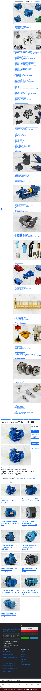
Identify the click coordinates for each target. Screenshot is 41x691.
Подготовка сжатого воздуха (20, 55)
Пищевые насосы (18, 207)
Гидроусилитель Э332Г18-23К (20, 147)
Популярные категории (11, 638)
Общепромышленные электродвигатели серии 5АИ (10, 523)
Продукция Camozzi (19, 87)
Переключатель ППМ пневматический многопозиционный (26, 59)
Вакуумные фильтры (19, 411)
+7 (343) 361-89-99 (29, 1)
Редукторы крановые (19, 293)
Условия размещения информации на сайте (10, 631)
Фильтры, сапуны (18, 261)
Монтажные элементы (19, 407)
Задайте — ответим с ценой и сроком (27, 478)
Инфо (22, 661)
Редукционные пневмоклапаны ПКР (22, 94)
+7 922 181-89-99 (35, 445)
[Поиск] (8, 208)
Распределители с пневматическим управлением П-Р (25, 100)
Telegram (34, 638)
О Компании (23, 656)
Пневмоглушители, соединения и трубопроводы (24, 81)
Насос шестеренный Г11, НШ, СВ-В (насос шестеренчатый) (26, 127)
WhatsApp (26, 638)
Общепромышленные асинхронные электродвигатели (26, 24)
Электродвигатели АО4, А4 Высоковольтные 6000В (30, 569)
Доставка (23, 654)
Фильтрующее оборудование (9, 663)
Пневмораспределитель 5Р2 (20, 91)
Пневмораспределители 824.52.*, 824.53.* (23, 64)
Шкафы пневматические (20, 82)
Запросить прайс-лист (30, 634)
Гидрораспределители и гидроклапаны (10, 657)
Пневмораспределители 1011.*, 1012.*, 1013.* (24, 67)
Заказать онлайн (35, 431)
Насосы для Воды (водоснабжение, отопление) (24, 205)
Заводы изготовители (19, 28)
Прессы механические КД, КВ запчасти (22, 348)
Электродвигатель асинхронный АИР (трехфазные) (7, 500)
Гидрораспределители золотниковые (22, 174)
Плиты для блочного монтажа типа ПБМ (23, 99)
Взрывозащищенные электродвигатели (23, 27)
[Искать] (12, 687)
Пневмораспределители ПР (20, 98)
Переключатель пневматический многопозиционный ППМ (26, 71)
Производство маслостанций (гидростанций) (24, 148)
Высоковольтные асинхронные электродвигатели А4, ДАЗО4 (29, 523)
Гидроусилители (18, 151)
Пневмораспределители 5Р (20, 95)
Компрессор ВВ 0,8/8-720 (20, 76)
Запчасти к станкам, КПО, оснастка (10, 668)
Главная (22, 651)
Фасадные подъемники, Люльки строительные (24, 316)
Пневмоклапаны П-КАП (19, 74)
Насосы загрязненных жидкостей (21, 211)
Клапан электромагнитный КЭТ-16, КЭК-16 (23, 73)
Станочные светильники (20, 356)
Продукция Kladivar (19, 138)
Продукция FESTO (18, 85)
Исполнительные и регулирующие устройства (24, 412)
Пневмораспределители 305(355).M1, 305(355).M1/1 (25, 62)
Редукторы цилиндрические (20, 287)
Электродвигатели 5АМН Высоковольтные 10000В (10, 591)
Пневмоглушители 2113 (19, 70)
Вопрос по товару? (35, 434)
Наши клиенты (24, 659)
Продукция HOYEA (18, 139)
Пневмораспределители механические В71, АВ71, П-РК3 (26, 53)
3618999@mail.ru (19, 1)
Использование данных (25, 664)
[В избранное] (15, 425)
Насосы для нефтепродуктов (20, 204)
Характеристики (4, 467)
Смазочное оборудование (20, 239)
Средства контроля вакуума (20, 408)
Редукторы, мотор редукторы (9, 665)
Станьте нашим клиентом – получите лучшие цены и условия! (13, 622)
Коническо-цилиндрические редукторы (23, 288)
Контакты (23, 662)
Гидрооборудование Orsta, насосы (22, 144)
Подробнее (37, 681)
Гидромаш (5, 208)
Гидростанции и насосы (19, 150)
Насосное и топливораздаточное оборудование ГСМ (9, 661)
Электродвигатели (6, 651)
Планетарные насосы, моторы (21, 132)
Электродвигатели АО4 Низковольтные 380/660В (9, 547)
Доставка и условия (27, 467)
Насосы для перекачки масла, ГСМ (21, 234)
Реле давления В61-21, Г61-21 (20, 89)
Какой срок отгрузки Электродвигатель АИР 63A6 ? (11, 473)
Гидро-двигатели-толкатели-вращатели (22, 146)
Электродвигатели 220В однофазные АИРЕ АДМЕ (30, 500)
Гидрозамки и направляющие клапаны (22, 178)
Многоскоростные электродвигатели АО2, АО (30, 592)
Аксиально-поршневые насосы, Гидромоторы (24, 129)
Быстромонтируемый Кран (20, 317)
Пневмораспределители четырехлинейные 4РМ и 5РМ (26, 93)
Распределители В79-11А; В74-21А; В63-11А (23, 75)
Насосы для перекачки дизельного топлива (23, 235)
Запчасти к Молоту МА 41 (20, 352)
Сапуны (16, 264)
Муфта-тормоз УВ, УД (19, 382)
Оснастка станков (18, 346)
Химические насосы (19, 209)
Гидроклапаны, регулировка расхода (22, 177)
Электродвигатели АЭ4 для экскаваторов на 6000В (9, 614)
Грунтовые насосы (18, 210)
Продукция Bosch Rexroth (20, 140)
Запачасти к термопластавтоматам (22, 350)
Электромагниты (18, 180)
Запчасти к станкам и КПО (20, 347)
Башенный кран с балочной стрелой (22, 320)
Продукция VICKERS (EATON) (20, 141)
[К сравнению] (15, 427)
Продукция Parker (18, 136)
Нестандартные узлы (19, 83)
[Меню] (1, 209)
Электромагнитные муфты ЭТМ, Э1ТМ (22, 381)
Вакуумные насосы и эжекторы (21, 409)
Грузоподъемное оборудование (9, 666)
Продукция (23, 653)
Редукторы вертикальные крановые (22, 292)
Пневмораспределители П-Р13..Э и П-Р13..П (23, 69)
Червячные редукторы (19, 289)
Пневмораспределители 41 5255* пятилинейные (24, 63)
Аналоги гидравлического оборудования (23, 145)
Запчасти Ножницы (19, 353)
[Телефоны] (8, 207)
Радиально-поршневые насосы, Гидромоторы (24, 130)
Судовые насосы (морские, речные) (22, 206)
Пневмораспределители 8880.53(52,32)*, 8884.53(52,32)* (26, 65)
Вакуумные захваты (19, 405)
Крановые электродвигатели (20, 26)
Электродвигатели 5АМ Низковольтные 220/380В (30, 547)
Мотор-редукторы (18, 290)
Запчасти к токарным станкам (21, 349)
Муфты (4, 669)
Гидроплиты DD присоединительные (22, 181)
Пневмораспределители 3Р (20, 97)
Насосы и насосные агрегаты (8, 659)
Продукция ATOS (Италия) (20, 142)
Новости (22, 657)
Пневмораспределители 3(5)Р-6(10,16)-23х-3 (23, 61)
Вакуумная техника (7, 671)
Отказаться (35, 689)
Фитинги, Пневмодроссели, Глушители (22, 56)
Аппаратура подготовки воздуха (21, 80)
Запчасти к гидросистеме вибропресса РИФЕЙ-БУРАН (25, 354)
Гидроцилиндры (18, 133)
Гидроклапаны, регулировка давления (22, 176)
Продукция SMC (18, 86)
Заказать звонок (37, 1)
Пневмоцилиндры (18, 57)
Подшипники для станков (20, 358)
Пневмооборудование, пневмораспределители (8, 654)
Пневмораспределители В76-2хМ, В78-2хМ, (23, 68)
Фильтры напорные (19, 263)
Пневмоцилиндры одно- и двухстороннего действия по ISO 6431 (27, 77)
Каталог (5, 649)
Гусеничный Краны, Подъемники (21, 322)
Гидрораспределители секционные (22, 175)
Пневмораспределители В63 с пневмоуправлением (25, 58)
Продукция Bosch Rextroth (20, 92)
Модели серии (12, 467)
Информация (25, 649)
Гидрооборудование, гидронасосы (10, 655)
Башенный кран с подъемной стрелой (22, 319)
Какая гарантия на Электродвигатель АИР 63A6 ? (10, 474)
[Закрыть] (0, 686)
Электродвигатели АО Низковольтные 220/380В (9, 569)
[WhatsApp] (8, 210)
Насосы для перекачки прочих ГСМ (22, 237)
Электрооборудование (19, 29)
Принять (29, 689)
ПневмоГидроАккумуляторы (20, 135)
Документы (19, 467)
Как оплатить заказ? (5, 475)
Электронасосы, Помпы (19, 134)
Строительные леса (19, 318)
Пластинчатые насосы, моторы (21, 128)
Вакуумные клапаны (19, 406)
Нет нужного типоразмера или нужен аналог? (10, 477)
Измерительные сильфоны (20, 413)
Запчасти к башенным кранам (21, 323)
